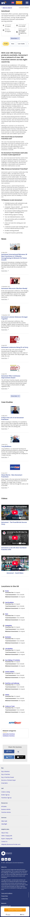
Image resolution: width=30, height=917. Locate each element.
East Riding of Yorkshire (12, 660)
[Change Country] (13, 2)
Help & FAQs (4, 833)
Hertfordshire (9, 602)
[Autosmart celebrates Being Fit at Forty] (15, 343)
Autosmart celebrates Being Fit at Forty (14, 347)
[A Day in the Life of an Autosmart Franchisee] (15, 413)
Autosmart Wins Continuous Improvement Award (10, 377)
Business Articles (5, 809)
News (12, 43)
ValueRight (4, 824)
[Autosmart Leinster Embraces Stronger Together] (15, 312)
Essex (7, 591)
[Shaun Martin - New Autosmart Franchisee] (15, 470)
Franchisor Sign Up (6, 797)
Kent (6, 614)
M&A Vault (4, 821)
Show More (15, 396)
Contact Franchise (15, 910)
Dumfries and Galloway (12, 683)
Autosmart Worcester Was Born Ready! (14, 288)
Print (22, 914)
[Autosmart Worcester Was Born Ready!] (15, 284)
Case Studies (21, 43)
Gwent (7, 694)
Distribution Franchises (9, 735)
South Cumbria (9, 671)
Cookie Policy (4, 898)
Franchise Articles (6, 812)
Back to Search (6, 8)
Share (8, 915)
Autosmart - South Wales (15, 573)
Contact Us (4, 841)
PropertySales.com (6, 906)
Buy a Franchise (5, 774)
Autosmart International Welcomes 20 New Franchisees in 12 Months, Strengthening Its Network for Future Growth (14, 257)
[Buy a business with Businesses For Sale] (4, 2)
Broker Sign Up (5, 795)
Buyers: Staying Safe (6, 838)
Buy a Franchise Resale (7, 777)
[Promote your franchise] (19, 2)
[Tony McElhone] (15, 442)
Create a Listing (5, 792)
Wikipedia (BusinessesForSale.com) (10, 844)
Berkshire (8, 637)
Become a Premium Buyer (8, 780)
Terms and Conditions (6, 893)
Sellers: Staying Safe (6, 835)
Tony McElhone (6, 446)
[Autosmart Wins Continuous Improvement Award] (15, 371)
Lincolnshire (9, 648)
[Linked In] (6, 859)
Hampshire (8, 625)
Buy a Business (5, 771)
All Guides (4, 806)
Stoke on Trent (10, 706)
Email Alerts (4, 783)
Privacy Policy (4, 896)
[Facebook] (9, 859)
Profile (6, 43)
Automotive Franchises (9, 734)
